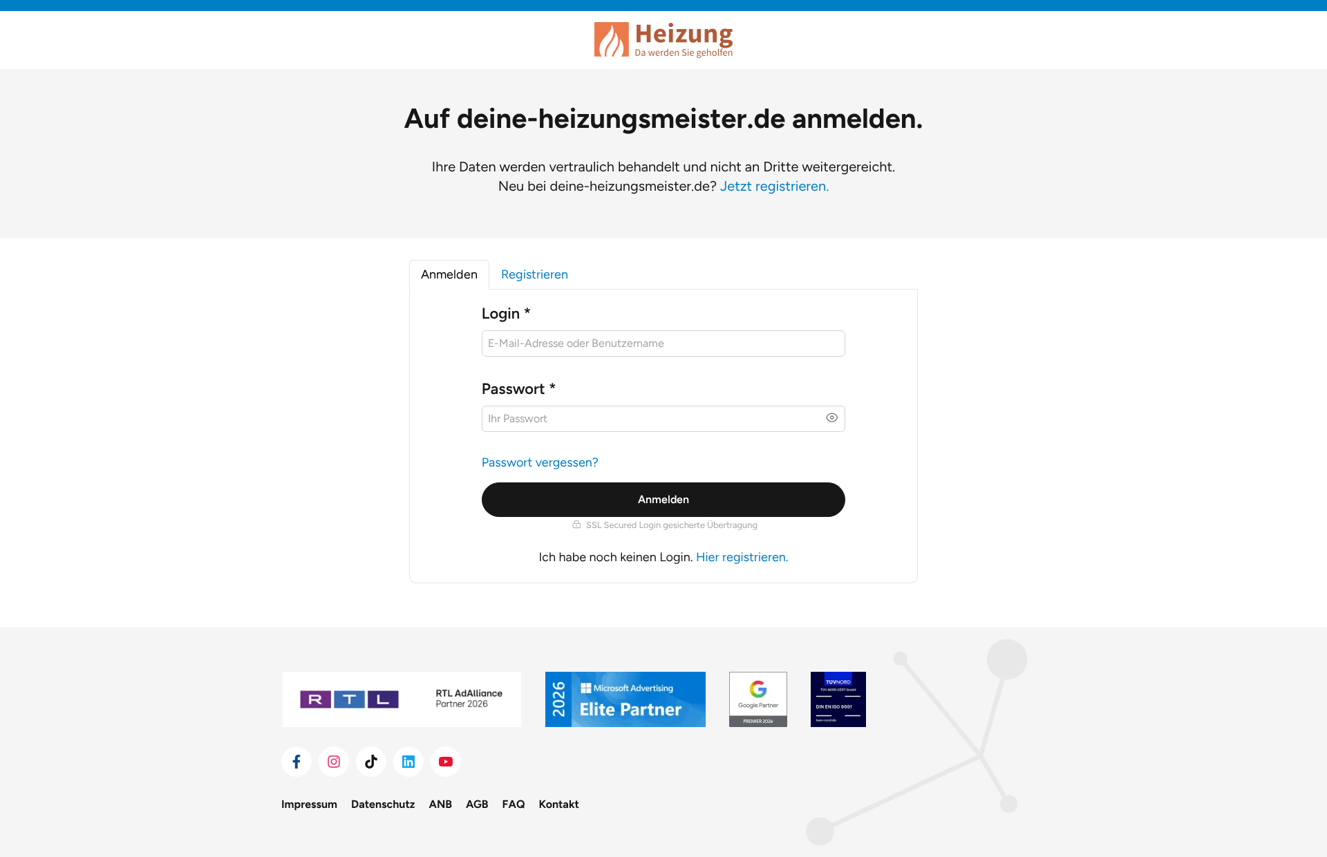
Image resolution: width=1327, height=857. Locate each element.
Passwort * (519, 388)
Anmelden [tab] (449, 274)
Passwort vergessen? (540, 462)
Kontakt (559, 804)
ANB (441, 804)
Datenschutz (383, 804)
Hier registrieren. (742, 557)
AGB (477, 804)
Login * (506, 313)
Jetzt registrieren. (774, 186)
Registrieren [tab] (534, 274)
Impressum (309, 804)
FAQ (513, 804)
